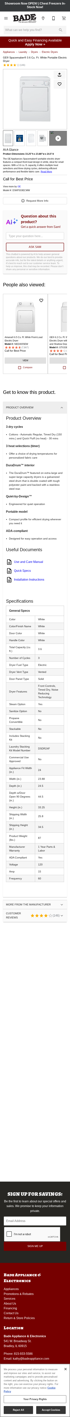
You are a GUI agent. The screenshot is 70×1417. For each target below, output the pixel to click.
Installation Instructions (29, 579)
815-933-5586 (23, 1353)
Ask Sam (35, 246)
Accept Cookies (51, 1410)
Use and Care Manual (28, 561)
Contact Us (11, 1313)
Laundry (23, 52)
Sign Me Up (35, 1246)
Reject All (18, 1410)
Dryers (34, 52)
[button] (5, 18)
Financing (10, 1308)
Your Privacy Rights (35, 1399)
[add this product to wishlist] (60, 84)
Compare (27, 367)
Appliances (9, 52)
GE (19, 186)
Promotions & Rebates (19, 1294)
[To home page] (24, 18)
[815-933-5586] (53, 18)
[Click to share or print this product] (60, 75)
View (25, 360)
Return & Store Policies (19, 1318)
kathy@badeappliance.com (31, 1358)
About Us (10, 1303)
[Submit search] (61, 30)
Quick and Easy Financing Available (35, 42)
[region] (35, 1390)
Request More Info (37, 200)
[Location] (43, 18)
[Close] (65, 1369)
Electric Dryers (50, 52)
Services (9, 1298)
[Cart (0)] (64, 18)
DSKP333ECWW (21, 190)
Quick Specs (22, 570)
